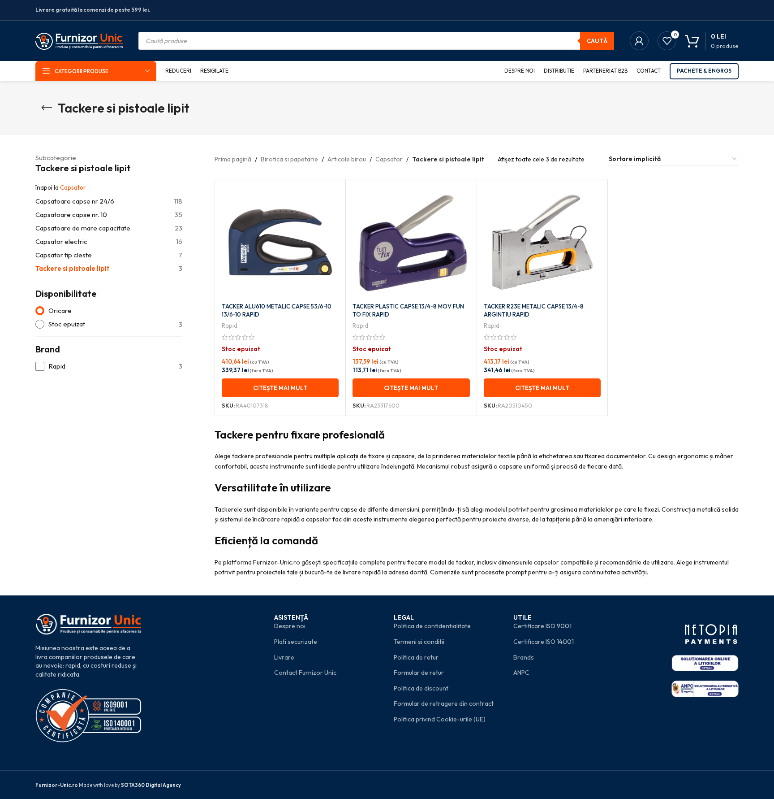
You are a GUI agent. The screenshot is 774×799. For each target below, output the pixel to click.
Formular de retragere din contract (444, 703)
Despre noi (289, 626)
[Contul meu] (639, 41)
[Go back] (46, 108)
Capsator (73, 187)
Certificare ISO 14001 (543, 642)
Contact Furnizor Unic (305, 673)
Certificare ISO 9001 (542, 626)
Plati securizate (295, 642)
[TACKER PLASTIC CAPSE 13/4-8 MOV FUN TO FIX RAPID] (411, 242)
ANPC (521, 673)
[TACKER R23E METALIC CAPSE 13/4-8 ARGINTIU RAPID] (542, 242)
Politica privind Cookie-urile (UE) (440, 719)
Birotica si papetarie (289, 159)
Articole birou (346, 159)
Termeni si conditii (419, 642)
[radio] (108, 311)
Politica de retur (416, 657)
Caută (597, 40)
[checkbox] (108, 366)
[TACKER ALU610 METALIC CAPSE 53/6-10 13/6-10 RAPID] (280, 242)
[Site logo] (79, 40)
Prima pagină (233, 159)
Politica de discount (421, 688)
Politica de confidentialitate (432, 626)
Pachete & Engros (704, 70)
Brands (523, 657)
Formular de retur (419, 673)
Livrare (284, 657)
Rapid (229, 325)
